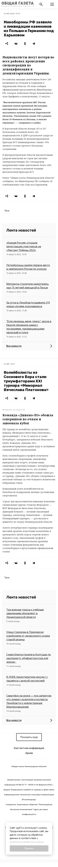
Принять (29, 848)
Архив (29, 753)
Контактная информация (29, 748)
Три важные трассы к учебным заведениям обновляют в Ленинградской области (25, 613)
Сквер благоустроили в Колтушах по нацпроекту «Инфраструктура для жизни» (28, 658)
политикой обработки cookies (26, 841)
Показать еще (29, 737)
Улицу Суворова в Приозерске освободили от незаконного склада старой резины (28, 635)
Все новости (13, 345)
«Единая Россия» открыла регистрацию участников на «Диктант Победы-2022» (23, 246)
